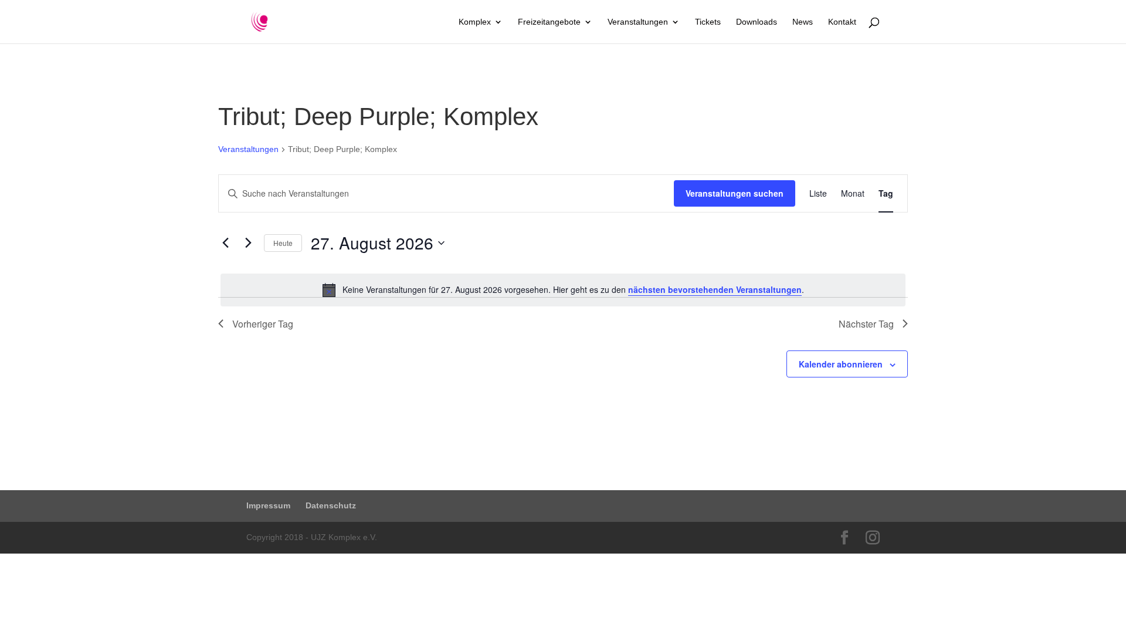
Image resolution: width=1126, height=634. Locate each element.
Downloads (756, 22)
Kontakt (842, 22)
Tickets (708, 22)
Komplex (475, 22)
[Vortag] (225, 243)
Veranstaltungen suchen (735, 193)
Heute (283, 243)
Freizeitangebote (549, 22)
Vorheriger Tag (262, 324)
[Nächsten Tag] (248, 243)
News (802, 22)
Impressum (268, 505)
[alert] (563, 290)
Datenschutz (331, 505)
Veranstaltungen (638, 22)
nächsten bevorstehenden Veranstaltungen (715, 289)
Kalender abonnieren (841, 364)
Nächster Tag (866, 324)
